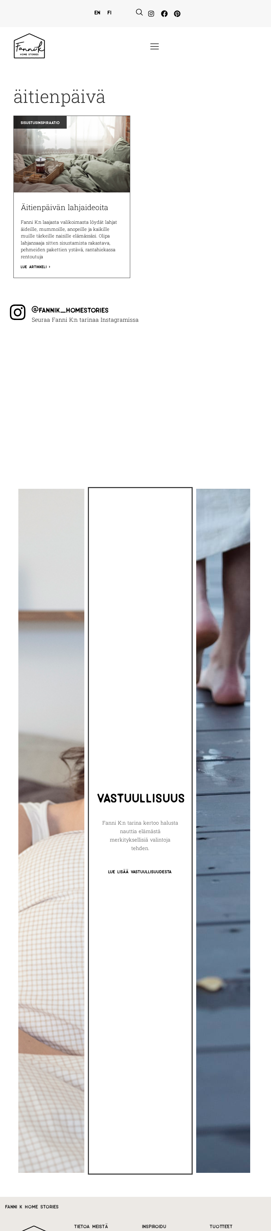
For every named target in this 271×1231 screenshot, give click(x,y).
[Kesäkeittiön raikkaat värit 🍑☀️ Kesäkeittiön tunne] (168, 349)
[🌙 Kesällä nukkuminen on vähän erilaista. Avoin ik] (168, 389)
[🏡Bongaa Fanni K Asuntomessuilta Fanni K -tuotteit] (38, 349)
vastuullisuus (141, 796)
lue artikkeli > (35, 266)
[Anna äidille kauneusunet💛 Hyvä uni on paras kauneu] (103, 428)
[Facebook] (164, 14)
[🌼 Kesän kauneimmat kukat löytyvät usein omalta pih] (38, 389)
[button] (139, 12)
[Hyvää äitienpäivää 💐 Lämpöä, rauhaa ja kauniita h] (233, 389)
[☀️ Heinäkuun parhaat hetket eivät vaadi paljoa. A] (233, 349)
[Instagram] (151, 14)
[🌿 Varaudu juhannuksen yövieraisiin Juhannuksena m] (103, 389)
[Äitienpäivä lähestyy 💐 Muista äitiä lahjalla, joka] (38, 428)
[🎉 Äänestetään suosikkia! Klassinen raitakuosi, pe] (103, 349)
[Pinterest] (177, 14)
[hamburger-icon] (154, 47)
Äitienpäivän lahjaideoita (64, 207)
